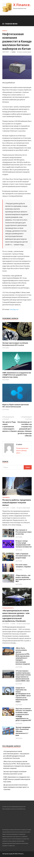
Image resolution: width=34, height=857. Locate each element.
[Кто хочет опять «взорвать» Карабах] (8, 571)
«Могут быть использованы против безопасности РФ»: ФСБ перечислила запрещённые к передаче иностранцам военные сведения (23, 656)
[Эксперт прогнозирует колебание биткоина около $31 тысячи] (17, 341)
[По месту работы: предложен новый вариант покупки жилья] (17, 496)
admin (14, 52)
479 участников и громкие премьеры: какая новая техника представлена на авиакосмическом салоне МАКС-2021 (23, 676)
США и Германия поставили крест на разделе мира (23, 556)
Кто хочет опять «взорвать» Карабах (23, 565)
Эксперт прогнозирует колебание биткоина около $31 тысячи (15, 344)
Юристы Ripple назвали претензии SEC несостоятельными (15, 406)
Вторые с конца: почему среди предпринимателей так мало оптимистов (24, 544)
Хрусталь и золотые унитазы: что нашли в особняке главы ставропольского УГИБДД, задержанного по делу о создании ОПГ (24, 714)
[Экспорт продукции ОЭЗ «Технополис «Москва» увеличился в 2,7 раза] (8, 734)
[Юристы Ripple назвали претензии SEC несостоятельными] (17, 402)
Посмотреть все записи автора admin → (22, 450)
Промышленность (8, 608)
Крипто (4, 30)
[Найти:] (17, 467)
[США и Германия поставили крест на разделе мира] (8, 560)
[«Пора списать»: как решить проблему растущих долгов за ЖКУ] (8, 582)
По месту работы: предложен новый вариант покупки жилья (16, 502)
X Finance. (22, 4)
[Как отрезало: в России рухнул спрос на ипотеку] (8, 536)
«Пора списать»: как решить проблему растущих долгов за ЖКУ (23, 578)
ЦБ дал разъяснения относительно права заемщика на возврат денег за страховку (16, 787)
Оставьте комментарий (24, 52)
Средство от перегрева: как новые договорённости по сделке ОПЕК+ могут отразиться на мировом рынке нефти (23, 694)
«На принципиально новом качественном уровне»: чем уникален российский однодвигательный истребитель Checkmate (15, 615)
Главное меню (11, 24)
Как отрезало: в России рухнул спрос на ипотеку (24, 532)
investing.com (14, 309)
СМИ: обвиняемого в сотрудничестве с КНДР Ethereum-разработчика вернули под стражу (16, 375)
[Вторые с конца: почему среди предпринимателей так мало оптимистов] (8, 547)
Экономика (6, 497)
